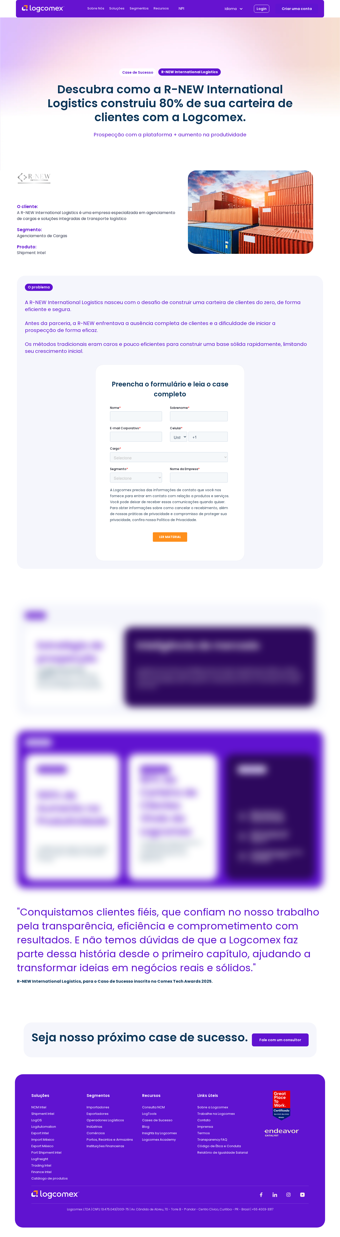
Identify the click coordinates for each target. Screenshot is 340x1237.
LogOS (36, 1120)
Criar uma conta (297, 8)
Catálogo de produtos (49, 1178)
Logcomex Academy (176, 37)
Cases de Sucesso (157, 1120)
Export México (42, 1146)
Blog (145, 1126)
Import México (42, 1139)
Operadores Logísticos (105, 1120)
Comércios (96, 1133)
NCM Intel (38, 1107)
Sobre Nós (95, 8)
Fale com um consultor (280, 1039)
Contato (204, 1120)
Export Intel (40, 1133)
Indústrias (94, 1126)
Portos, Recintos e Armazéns (110, 1139)
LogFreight (39, 1159)
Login (262, 8)
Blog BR (165, 48)
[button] (96, 8)
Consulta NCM (153, 1107)
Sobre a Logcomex (212, 1107)
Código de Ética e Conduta (219, 1146)
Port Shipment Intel (46, 1152)
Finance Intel (41, 1172)
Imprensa (205, 1126)
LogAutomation (43, 1126)
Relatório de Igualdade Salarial (222, 1152)
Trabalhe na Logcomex (216, 1113)
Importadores (98, 1107)
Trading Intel (41, 1165)
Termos (203, 1133)
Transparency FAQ (212, 1139)
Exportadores (98, 1113)
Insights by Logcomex (177, 26)
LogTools (149, 1113)
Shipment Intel (42, 1113)
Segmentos (139, 8)
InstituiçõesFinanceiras (105, 1146)
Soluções (116, 8)
